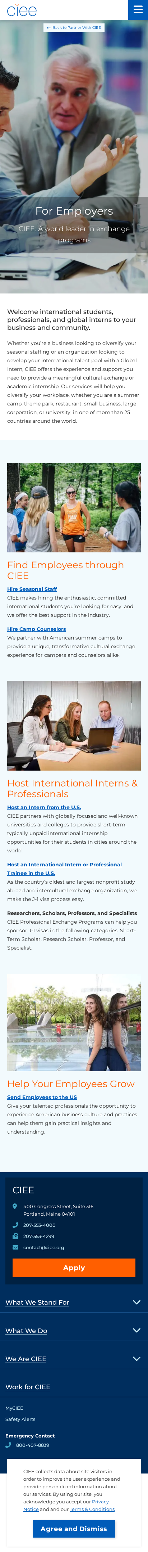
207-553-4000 (39, 1225)
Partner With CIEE (84, 27)
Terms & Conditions (92, 1509)
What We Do (26, 1331)
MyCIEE (14, 1408)
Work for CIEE (27, 1387)
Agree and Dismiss (74, 1529)
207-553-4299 (38, 1236)
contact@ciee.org (43, 1247)
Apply (74, 1268)
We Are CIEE (25, 1359)
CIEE (23, 1190)
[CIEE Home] (22, 10)
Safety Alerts (20, 1419)
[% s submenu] (137, 1301)
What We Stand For (37, 1302)
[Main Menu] (138, 10)
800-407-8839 (32, 1445)
